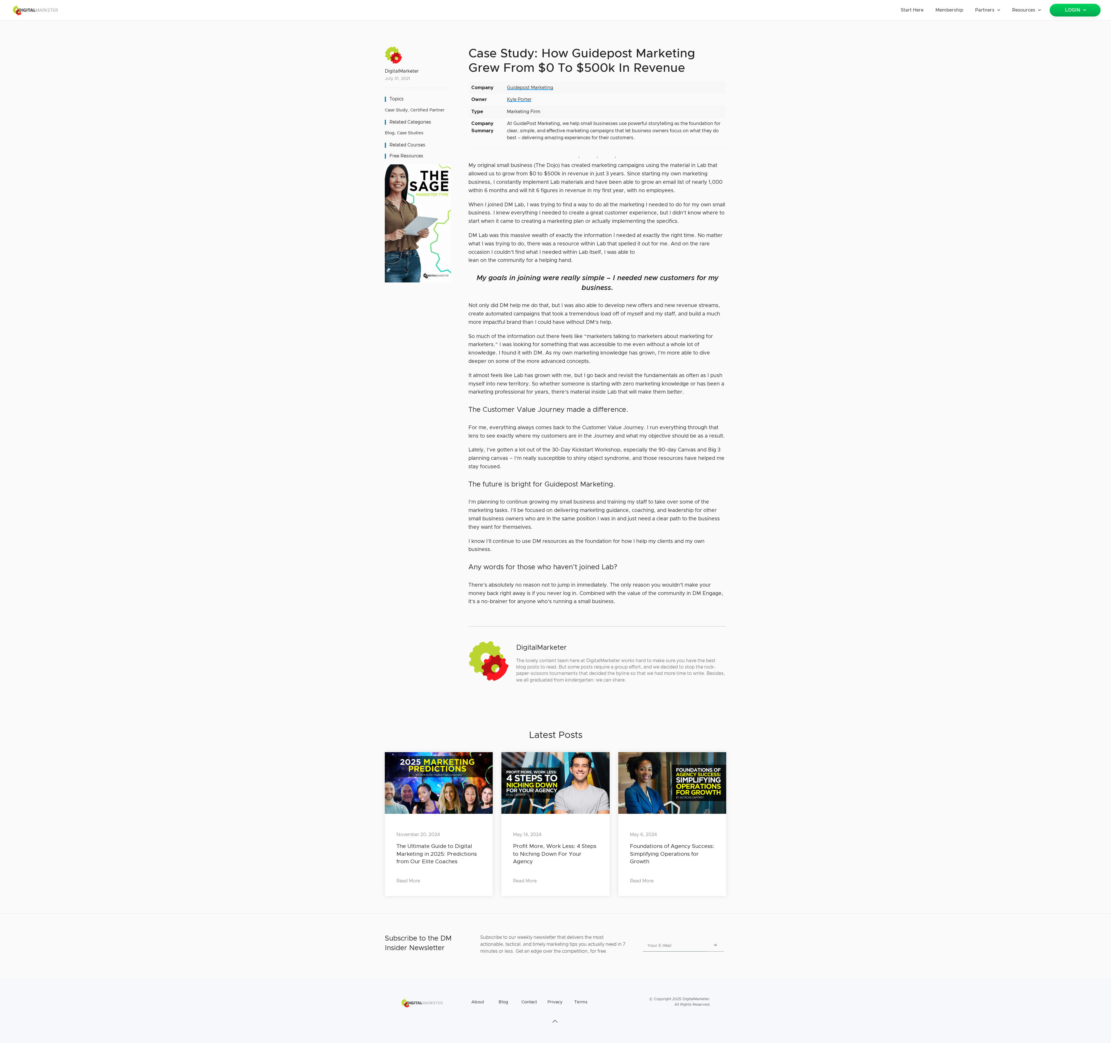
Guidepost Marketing (530, 87)
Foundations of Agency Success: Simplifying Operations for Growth (672, 854)
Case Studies (410, 133)
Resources (1023, 10)
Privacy (554, 1002)
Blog (389, 133)
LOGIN (1072, 10)
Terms (580, 1002)
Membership (949, 10)
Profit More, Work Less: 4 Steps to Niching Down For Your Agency (554, 854)
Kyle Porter (519, 99)
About (477, 1002)
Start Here (912, 10)
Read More (408, 881)
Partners (984, 10)
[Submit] (715, 946)
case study (396, 110)
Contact (529, 1002)
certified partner (427, 110)
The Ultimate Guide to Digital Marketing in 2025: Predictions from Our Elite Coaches (436, 854)
